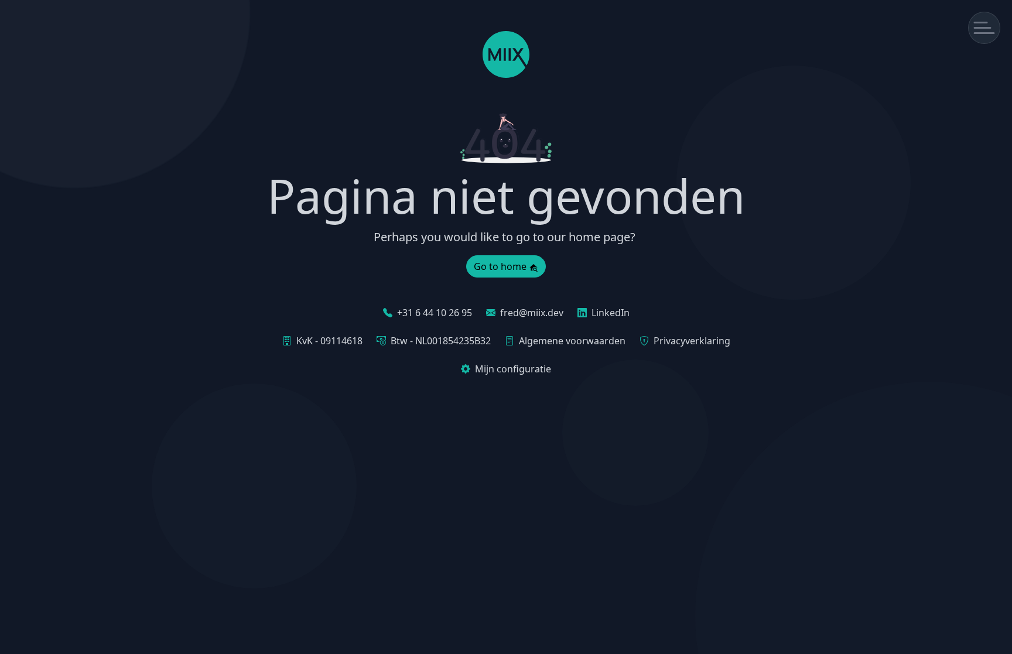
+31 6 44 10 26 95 (434, 312)
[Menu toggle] (984, 28)
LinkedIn (611, 312)
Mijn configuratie (513, 368)
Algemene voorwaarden (572, 340)
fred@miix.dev (531, 312)
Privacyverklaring (692, 340)
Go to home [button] (501, 266)
